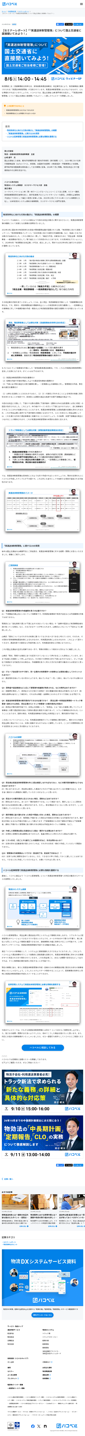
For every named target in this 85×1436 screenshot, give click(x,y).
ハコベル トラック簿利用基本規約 (26, 1400)
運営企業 (45, 1375)
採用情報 (45, 1378)
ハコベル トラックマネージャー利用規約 (64, 1400)
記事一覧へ (8, 1179)
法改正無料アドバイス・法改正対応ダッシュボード (51, 1352)
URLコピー (79, 24)
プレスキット (12, 1378)
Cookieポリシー (51, 1403)
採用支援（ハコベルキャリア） (18, 1358)
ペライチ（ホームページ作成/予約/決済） (44, 1415)
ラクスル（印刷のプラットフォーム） (34, 1412)
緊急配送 (11, 1337)
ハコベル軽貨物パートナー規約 (34, 1397)
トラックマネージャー (50, 1337)
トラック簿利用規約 (44, 1400)
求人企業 (11, 1362)
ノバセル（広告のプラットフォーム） (58, 1412)
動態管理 (45, 1348)
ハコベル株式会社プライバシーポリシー (32, 1403)
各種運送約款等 (14, 1403)
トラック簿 (46, 1333)
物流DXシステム (48, 1330)
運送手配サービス (14, 1330)
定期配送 (11, 1340)
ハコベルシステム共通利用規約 (55, 1397)
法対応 (14, 24)
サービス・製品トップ (15, 1326)
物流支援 (11, 1344)
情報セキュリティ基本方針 (66, 1403)
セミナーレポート (23, 11)
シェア (61, 24)
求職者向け (46, 1362)
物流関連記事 (12, 11)
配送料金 (11, 1333)
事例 (9, 1367)
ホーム (4, 11)
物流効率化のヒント (10, 1244)
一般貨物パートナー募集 (16, 1388)
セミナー (11, 1371)
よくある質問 (12, 1375)
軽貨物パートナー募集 (15, 1385)
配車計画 (45, 1340)
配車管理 (45, 1344)
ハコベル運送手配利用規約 (16, 1397)
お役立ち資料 (47, 1367)
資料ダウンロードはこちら (42, 1315)
